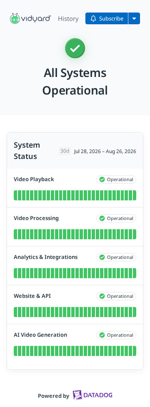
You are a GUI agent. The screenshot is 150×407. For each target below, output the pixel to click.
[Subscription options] (134, 18)
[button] (30, 18)
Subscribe (111, 18)
